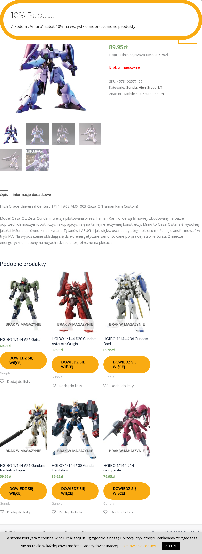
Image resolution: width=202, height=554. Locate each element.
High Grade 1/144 (153, 87)
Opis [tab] (4, 194)
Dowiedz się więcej (21, 360)
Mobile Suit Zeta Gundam (144, 93)
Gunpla (131, 87)
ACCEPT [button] (171, 546)
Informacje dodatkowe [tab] (32, 194)
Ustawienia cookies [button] (140, 545)
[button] (15, 381)
